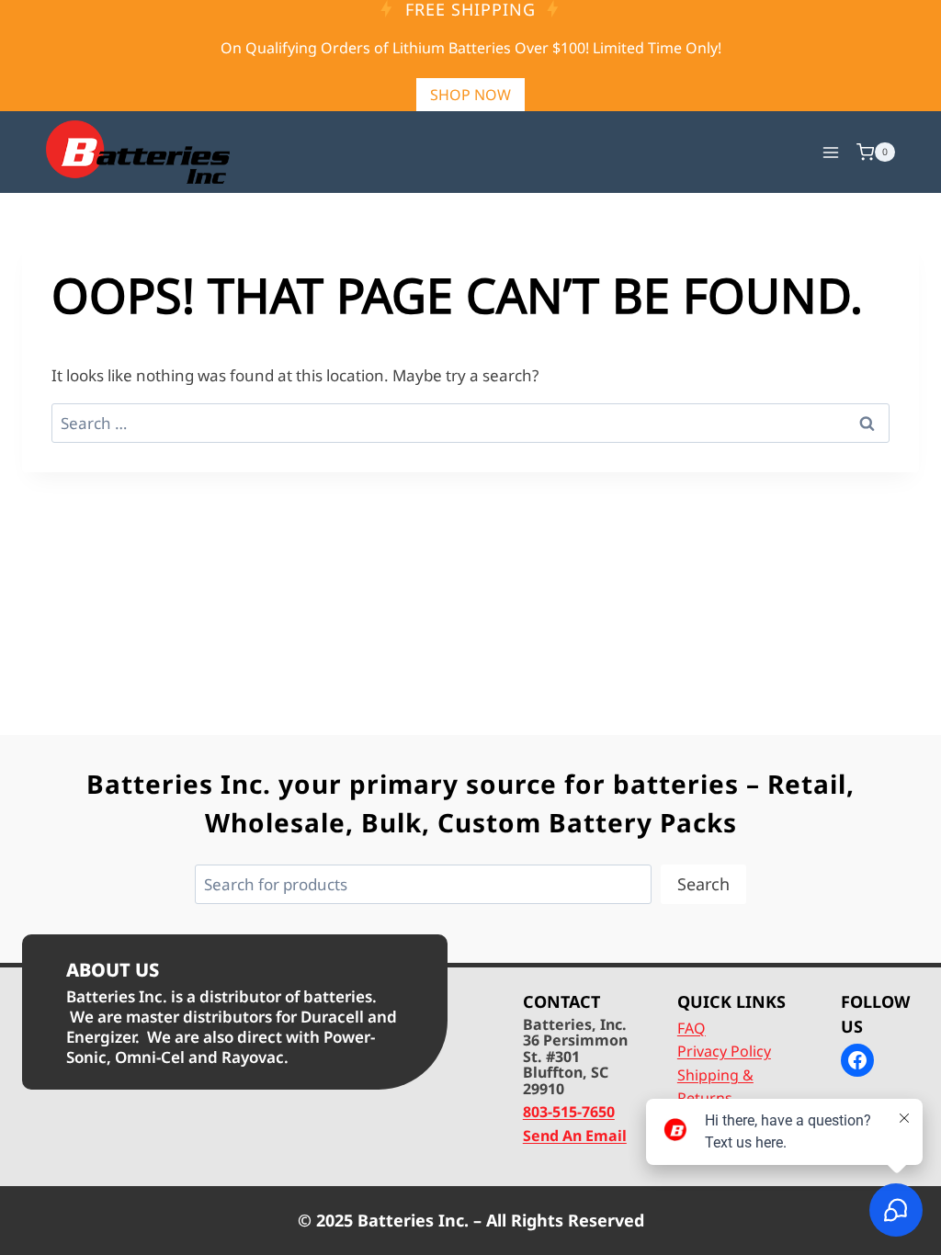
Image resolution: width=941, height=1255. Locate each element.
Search (703, 884)
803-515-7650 (569, 1112)
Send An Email (575, 1135)
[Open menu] (830, 152)
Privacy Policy (724, 1051)
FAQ (691, 1028)
